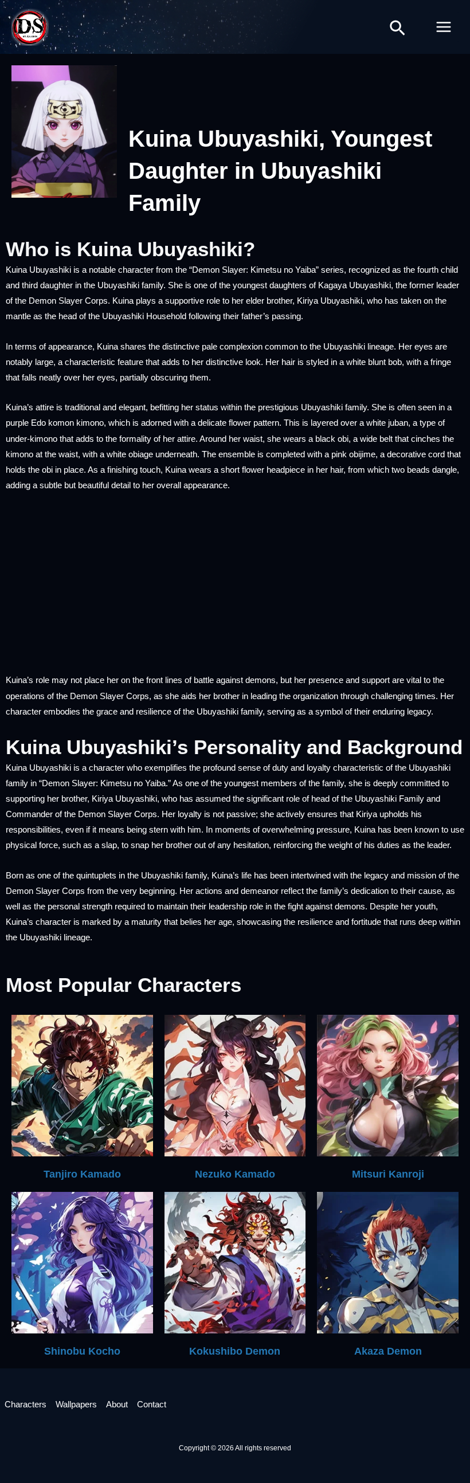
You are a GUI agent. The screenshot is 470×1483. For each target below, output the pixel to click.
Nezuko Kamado (235, 1174)
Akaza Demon (388, 1351)
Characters (25, 1404)
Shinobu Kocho (82, 1351)
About (117, 1404)
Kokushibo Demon (234, 1351)
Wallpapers (76, 1404)
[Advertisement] (235, 588)
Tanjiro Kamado (82, 1174)
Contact (151, 1404)
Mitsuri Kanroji (388, 1174)
